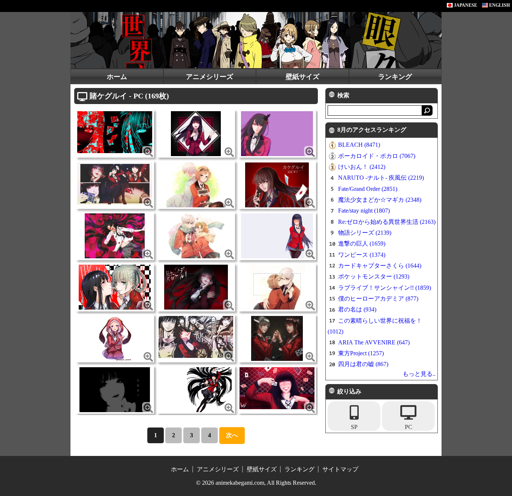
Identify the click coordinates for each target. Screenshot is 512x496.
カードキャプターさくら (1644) (379, 265)
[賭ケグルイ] (114, 131)
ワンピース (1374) (361, 255)
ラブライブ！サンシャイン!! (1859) (384, 287)
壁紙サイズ (302, 76)
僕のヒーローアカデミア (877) (378, 298)
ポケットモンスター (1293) (373, 276)
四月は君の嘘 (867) (363, 364)
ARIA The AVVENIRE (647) (374, 342)
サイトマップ (340, 469)
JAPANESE (465, 5)
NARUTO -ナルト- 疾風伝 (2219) (381, 177)
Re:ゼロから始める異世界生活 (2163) (387, 222)
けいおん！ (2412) (361, 167)
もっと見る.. (419, 374)
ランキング (395, 76)
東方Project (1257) (361, 353)
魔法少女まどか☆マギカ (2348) (379, 200)
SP (354, 427)
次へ (232, 435)
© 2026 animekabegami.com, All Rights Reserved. (256, 483)
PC (408, 427)
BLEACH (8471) (359, 145)
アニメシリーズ (209, 76)
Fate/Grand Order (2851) (367, 189)
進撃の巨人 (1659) (361, 243)
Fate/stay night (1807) (364, 210)
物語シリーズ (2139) (364, 232)
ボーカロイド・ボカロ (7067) (376, 156)
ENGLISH (499, 5)
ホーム (117, 76)
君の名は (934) (357, 309)
